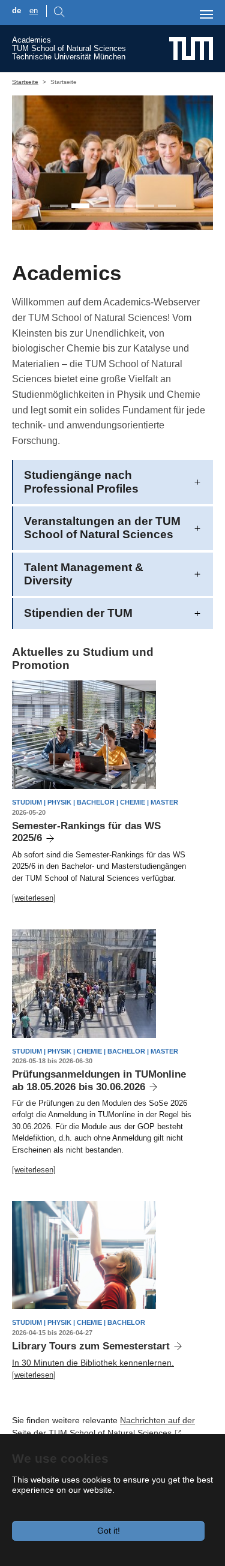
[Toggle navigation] (206, 14)
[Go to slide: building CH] (167, 206)
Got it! (108, 1530)
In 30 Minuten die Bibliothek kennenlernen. (93, 1362)
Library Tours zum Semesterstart (91, 1346)
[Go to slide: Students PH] (80, 206)
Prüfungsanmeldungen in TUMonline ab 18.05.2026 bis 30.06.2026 (99, 1080)
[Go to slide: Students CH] (102, 206)
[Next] (193, 162)
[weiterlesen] (34, 897)
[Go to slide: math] (124, 206)
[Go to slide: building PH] (145, 206)
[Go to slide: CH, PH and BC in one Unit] (59, 206)
